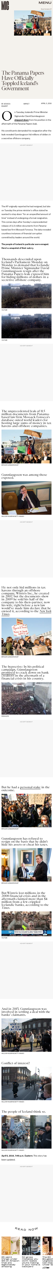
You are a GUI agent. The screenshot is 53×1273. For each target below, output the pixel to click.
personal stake (30, 787)
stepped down (21, 120)
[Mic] (5, 5)
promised (8, 672)
